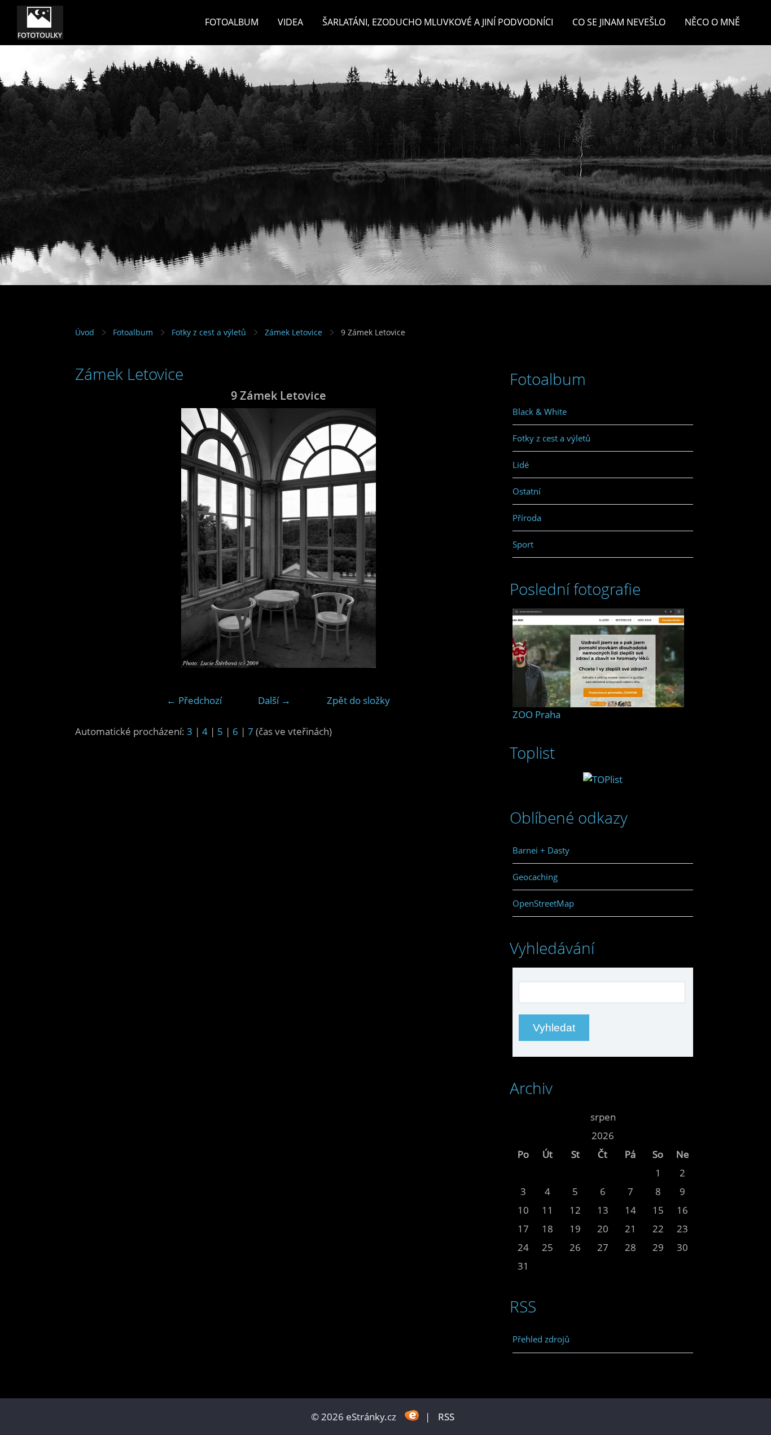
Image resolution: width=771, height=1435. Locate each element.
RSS (446, 1416)
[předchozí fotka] (93, 538)
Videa (290, 22)
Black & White (539, 411)
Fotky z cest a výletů (209, 332)
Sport (522, 544)
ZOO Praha (536, 714)
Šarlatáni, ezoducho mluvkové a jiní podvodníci (437, 22)
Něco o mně (712, 22)
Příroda (526, 517)
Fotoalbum (232, 22)
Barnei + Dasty (541, 850)
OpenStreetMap (543, 903)
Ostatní (526, 491)
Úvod (84, 332)
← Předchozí (194, 700)
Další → (274, 700)
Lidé (520, 464)
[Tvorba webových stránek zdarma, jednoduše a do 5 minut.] (411, 1415)
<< (523, 1116)
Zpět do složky (358, 700)
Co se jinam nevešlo (618, 22)
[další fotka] (463, 538)
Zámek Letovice (293, 332)
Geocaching (535, 876)
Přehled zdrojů (541, 1339)
